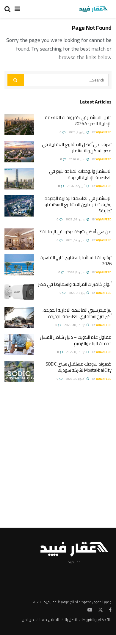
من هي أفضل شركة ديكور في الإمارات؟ (76, 231)
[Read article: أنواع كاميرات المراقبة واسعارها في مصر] (19, 291)
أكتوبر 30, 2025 (75, 379)
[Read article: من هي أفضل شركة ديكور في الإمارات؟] (19, 239)
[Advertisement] (58, 452)
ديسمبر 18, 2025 (75, 325)
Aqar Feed (104, 132)
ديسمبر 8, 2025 (76, 352)
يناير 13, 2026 (77, 293)
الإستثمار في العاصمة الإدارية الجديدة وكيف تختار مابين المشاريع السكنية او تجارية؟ (78, 204)
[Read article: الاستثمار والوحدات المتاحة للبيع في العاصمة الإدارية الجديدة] (19, 178)
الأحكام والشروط (96, 619)
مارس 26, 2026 (75, 219)
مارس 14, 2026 (75, 240)
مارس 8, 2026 (76, 272)
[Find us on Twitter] (100, 610)
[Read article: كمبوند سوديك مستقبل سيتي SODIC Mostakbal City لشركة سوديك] (19, 371)
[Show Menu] (17, 9)
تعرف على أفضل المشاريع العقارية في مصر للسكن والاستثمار (77, 147)
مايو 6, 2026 (77, 159)
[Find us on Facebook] (110, 610)
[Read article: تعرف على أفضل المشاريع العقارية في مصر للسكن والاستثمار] (19, 152)
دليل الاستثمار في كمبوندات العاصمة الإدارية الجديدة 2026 (78, 120)
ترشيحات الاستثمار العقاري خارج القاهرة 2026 (76, 260)
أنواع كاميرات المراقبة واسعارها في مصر (75, 284)
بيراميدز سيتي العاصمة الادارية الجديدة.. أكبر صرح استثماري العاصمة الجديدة (77, 313)
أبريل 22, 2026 (76, 186)
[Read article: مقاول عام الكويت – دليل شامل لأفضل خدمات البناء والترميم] (19, 344)
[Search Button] (7, 9)
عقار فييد (50, 601)
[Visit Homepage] (93, 8)
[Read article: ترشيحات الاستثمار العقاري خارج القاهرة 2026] (19, 265)
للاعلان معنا (49, 619)
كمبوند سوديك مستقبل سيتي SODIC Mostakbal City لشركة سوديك (79, 367)
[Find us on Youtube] (89, 610)
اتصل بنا (71, 619)
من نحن (28, 619)
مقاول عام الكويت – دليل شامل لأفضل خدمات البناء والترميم (76, 340)
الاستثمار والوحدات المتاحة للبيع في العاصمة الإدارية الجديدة (80, 174)
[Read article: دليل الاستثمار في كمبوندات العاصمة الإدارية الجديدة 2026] (19, 125)
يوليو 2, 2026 (77, 132)
